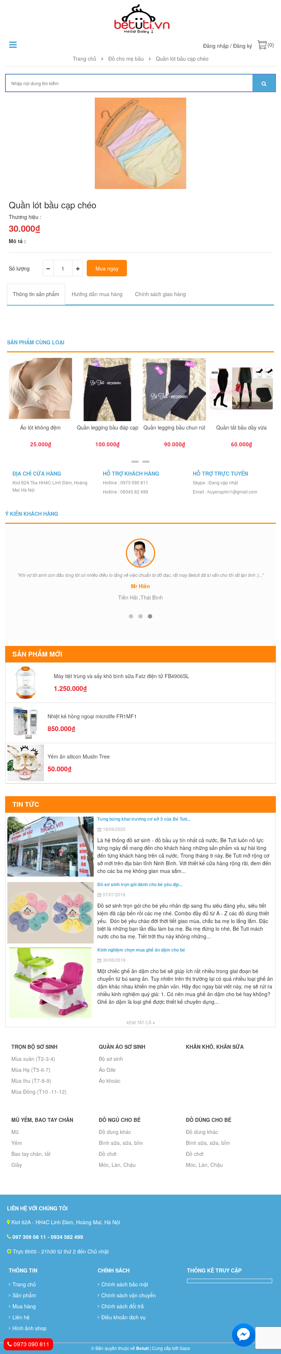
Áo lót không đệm (40, 427)
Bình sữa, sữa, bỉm (121, 1142)
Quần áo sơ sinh (122, 1046)
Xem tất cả (139, 1022)
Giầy (16, 1164)
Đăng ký (242, 45)
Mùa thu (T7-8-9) (31, 1080)
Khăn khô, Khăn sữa (215, 1046)
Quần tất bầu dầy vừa (241, 427)
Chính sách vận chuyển (128, 1295)
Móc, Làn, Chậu (117, 1164)
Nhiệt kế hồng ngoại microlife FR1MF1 (92, 716)
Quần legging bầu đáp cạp (107, 427)
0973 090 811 (30, 1344)
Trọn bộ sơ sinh (34, 1046)
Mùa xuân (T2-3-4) (33, 1058)
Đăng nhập (216, 45)
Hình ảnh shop (29, 1328)
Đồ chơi (107, 1153)
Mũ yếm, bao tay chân (42, 1119)
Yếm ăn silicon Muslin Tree (79, 756)
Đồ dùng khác (115, 1131)
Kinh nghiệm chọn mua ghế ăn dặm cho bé (141, 949)
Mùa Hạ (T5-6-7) (30, 1069)
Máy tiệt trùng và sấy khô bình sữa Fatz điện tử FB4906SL (121, 676)
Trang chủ (24, 1284)
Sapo (185, 1348)
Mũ (15, 1131)
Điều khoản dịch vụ (123, 1317)
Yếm (16, 1142)
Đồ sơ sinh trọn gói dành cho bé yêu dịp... (139, 884)
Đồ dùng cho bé (208, 1119)
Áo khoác (109, 1080)
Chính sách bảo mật (124, 1284)
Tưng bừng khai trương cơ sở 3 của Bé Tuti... (143, 819)
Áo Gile (107, 1069)
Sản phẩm (24, 1295)
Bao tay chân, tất (30, 1153)
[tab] (36, 294)
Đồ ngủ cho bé (119, 1119)
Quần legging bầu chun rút (174, 427)
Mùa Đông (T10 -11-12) (39, 1091)
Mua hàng (24, 1306)
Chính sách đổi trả (122, 1306)
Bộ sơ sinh (111, 1058)
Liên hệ (21, 1317)
